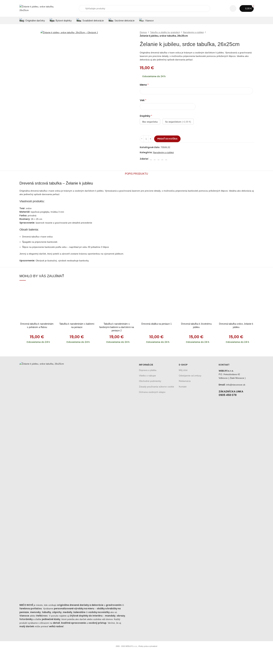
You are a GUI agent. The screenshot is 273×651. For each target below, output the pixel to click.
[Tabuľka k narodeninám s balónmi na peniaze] (76, 302)
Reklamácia (185, 381)
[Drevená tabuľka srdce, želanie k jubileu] (236, 302)
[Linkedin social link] (162, 159)
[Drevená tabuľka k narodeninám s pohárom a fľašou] (37, 302)
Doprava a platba (147, 370)
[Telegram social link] (166, 159)
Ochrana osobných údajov (152, 392)
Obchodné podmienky (150, 381)
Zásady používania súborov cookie (156, 386)
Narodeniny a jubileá (193, 32)
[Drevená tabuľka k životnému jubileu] (196, 302)
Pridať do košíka (167, 138)
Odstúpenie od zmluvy (190, 375)
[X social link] (155, 159)
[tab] (136, 174)
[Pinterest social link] (158, 159)
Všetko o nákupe (147, 375)
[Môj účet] (233, 8)
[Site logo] (39, 8)
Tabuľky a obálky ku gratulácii (165, 32)
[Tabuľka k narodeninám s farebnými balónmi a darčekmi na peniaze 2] (116, 302)
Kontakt (182, 386)
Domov (143, 32)
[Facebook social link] (151, 159)
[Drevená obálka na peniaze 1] (156, 302)
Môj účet (183, 370)
